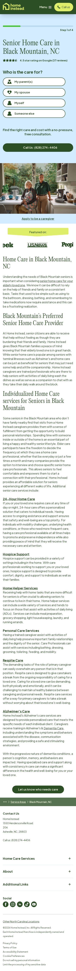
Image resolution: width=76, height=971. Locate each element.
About (8, 871)
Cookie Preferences (14, 956)
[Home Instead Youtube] (34, 904)
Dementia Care (53, 728)
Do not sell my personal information (21, 960)
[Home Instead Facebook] (5, 904)
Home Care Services (19, 858)
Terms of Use (9, 947)
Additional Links (15, 884)
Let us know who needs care (38, 789)
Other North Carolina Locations (21, 921)
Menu (43, 7)
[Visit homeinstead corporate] (14, 7)
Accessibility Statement (15, 951)
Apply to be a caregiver (38, 218)
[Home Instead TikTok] (27, 904)
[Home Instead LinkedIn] (20, 904)
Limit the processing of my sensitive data (24, 964)
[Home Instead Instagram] (13, 904)
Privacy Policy (10, 943)
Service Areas (18, 801)
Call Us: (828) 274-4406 (40, 147)
